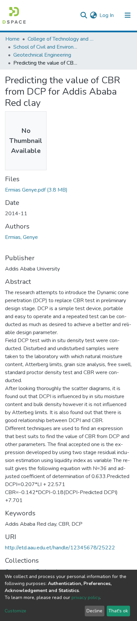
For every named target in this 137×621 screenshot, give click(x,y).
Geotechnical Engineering (42, 55)
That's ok (118, 611)
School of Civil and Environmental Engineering (46, 47)
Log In (106, 15)
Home (12, 39)
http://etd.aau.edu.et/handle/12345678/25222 (60, 547)
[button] (93, 15)
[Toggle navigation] (127, 15)
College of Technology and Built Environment (61, 39)
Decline (94, 611)
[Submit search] (83, 15)
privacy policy (85, 597)
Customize (15, 611)
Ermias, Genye (21, 237)
